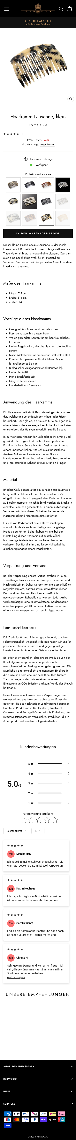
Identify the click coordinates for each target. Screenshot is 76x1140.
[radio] (13, 184)
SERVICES (9, 1103)
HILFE (6, 1091)
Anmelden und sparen (18, 1066)
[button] (49, 764)
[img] (11, 133)
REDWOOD (10, 1079)
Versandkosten (47, 144)
